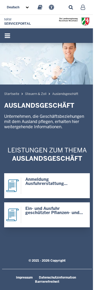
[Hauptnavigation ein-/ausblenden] (7, 35)
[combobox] (18, 7)
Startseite (11, 94)
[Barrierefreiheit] (51, 7)
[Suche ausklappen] (71, 7)
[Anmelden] (83, 7)
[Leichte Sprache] (40, 7)
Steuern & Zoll (35, 94)
